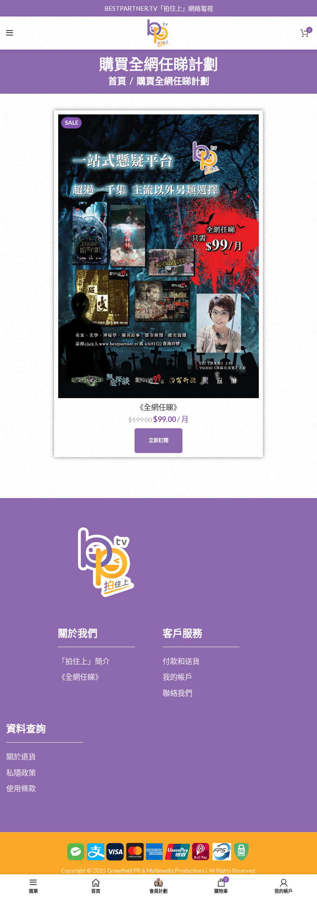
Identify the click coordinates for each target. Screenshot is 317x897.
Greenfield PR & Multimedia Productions (155, 870)
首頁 (117, 81)
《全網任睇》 (158, 407)
